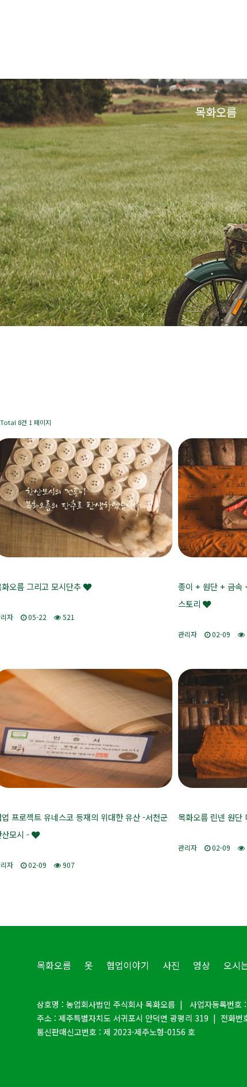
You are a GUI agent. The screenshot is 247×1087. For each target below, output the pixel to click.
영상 (201, 965)
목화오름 (216, 112)
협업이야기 (127, 965)
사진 (171, 965)
